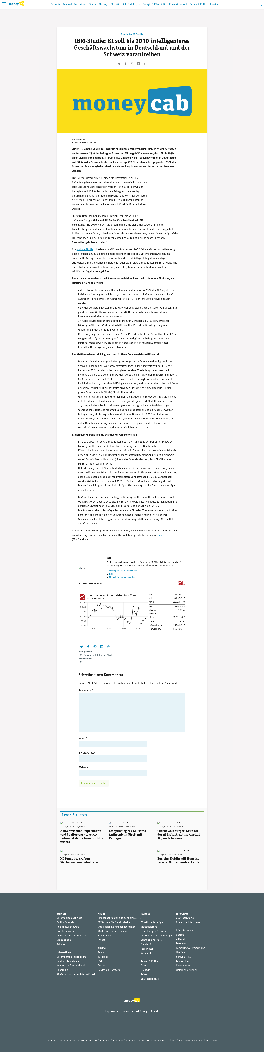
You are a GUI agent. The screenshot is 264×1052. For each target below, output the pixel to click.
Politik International (68, 961)
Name (83, 738)
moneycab (80, 139)
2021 (81, 1040)
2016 (114, 1040)
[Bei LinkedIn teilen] (138, 63)
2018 (101, 1040)
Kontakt (154, 1011)
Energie (180, 935)
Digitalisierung (148, 927)
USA (100, 961)
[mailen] (145, 63)
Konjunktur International (71, 965)
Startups (103, 4)
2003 (201, 1040)
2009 (160, 1040)
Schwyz (61, 944)
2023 (69, 1040)
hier (160, 535)
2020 (88, 1040)
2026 (49, 1040)
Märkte (102, 948)
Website (83, 767)
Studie (110, 655)
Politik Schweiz (65, 922)
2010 (153, 1040)
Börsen (101, 965)
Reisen (144, 974)
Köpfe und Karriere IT (152, 940)
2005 (187, 1040)
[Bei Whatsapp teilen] (132, 63)
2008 (167, 1040)
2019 (95, 1040)
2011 (147, 1040)
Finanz (92, 4)
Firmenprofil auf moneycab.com (123, 571)
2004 (194, 1040)
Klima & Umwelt (178, 4)
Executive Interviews (188, 922)
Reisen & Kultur (198, 4)
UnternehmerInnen (186, 970)
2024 (62, 1040)
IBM (111, 574)
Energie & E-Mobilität (155, 4)
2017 (108, 1040)
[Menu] (4, 4)
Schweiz (55, 4)
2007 (173, 1040)
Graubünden (64, 940)
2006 (180, 1040)
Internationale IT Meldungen (156, 936)
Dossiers (214, 4)
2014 (127, 1040)
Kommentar (86, 690)
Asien (101, 952)
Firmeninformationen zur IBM (122, 577)
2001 (214, 1040)
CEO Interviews (185, 918)
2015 (121, 1040)
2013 (134, 1040)
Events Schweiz (65, 931)
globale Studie (84, 249)
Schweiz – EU (183, 957)
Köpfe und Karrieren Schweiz (73, 936)
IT (112, 4)
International (64, 952)
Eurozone (103, 957)
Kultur (144, 965)
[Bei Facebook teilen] (125, 63)
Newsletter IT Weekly (132, 34)
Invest (101, 940)
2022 (75, 1040)
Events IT (145, 944)
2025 (56, 1040)
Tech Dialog (147, 949)
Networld (145, 953)
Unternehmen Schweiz (69, 918)
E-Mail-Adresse (88, 753)
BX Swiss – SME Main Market (114, 922)
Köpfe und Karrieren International (76, 974)
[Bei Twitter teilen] (119, 63)
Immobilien (182, 961)
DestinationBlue (149, 979)
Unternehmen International (72, 957)
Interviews (80, 4)
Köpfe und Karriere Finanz (112, 931)
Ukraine (180, 952)
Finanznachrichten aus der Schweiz (118, 918)
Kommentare (183, 965)
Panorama (62, 970)
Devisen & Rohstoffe (109, 970)
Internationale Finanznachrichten (116, 927)
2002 (207, 1040)
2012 (140, 1040)
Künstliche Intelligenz (128, 4)
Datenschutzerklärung (134, 1011)
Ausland (67, 4)
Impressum (111, 1011)
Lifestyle (145, 970)
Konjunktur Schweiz (68, 927)
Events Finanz (105, 936)
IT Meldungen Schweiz (153, 931)
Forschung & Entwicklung (190, 948)
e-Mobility (182, 939)
